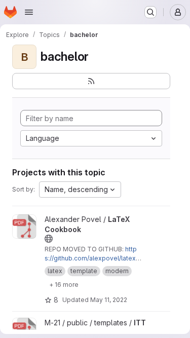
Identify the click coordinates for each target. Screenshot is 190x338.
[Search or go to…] (150, 12)
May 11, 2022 (108, 300)
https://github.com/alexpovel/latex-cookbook (92, 258)
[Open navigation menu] (29, 12)
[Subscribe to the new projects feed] (91, 81)
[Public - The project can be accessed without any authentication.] (49, 239)
